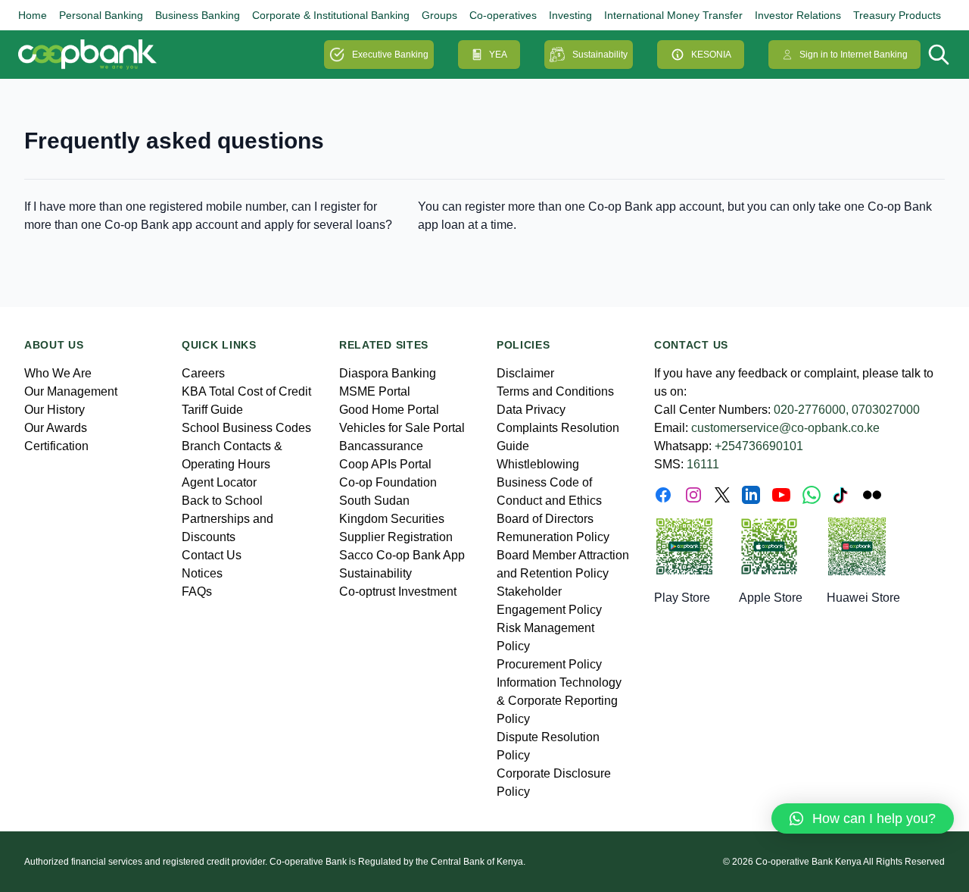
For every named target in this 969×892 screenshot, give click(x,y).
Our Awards (55, 427)
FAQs (197, 591)
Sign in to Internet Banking (853, 54)
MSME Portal (374, 391)
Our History (54, 409)
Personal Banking (101, 15)
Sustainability (600, 54)
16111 (703, 464)
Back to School (222, 500)
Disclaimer (525, 373)
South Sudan (374, 500)
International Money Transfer (673, 15)
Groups (439, 15)
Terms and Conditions (555, 391)
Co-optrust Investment (397, 591)
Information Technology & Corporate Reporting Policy (559, 700)
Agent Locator (219, 482)
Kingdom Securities (391, 518)
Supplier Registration (396, 537)
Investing (570, 15)
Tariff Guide (212, 409)
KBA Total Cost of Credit (246, 391)
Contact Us (211, 555)
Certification (56, 446)
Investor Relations (798, 15)
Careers (203, 373)
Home (32, 15)
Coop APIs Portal (385, 464)
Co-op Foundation (388, 482)
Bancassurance (381, 446)
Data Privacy (531, 409)
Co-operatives (503, 15)
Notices (202, 573)
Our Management (70, 391)
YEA (498, 54)
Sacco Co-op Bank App (402, 555)
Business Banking (197, 15)
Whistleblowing (538, 464)
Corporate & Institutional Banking (331, 15)
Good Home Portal (389, 409)
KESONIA (711, 54)
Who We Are (58, 373)
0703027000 (886, 409)
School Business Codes (246, 427)
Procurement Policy (549, 664)
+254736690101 (759, 446)
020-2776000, (811, 409)
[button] (862, 818)
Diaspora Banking (387, 373)
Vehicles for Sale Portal (402, 427)
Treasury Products (897, 15)
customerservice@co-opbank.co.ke (785, 427)
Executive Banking (390, 54)
